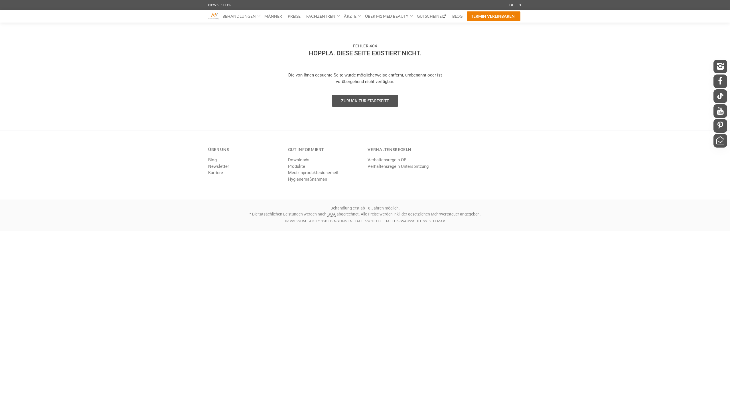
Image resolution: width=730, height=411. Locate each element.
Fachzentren (320, 16)
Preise (294, 16)
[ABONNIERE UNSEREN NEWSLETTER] (720, 141)
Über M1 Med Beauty (386, 16)
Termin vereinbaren (493, 16)
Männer (273, 16)
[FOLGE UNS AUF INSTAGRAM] (720, 66)
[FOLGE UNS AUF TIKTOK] (720, 96)
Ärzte (350, 16)
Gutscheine (429, 16)
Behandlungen (239, 16)
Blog (457, 16)
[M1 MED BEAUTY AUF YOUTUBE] (720, 111)
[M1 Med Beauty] (214, 16)
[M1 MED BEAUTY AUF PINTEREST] (720, 126)
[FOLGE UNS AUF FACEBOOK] (720, 81)
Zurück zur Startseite (365, 100)
